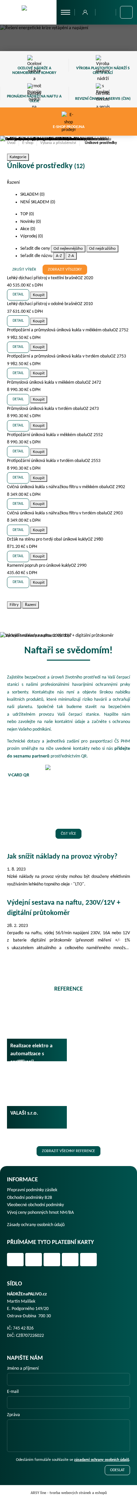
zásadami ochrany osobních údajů (101, 1460)
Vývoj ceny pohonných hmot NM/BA (40, 1212)
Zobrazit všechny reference (68, 1151)
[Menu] (65, 12)
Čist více (68, 834)
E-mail (13, 1391)
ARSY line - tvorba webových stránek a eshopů (69, 1493)
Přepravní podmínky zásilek (32, 1190)
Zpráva (13, 1414)
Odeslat (117, 1470)
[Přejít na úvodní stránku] (28, 12)
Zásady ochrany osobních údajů (36, 1224)
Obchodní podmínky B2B (29, 1197)
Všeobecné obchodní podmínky (35, 1205)
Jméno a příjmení (23, 1368)
